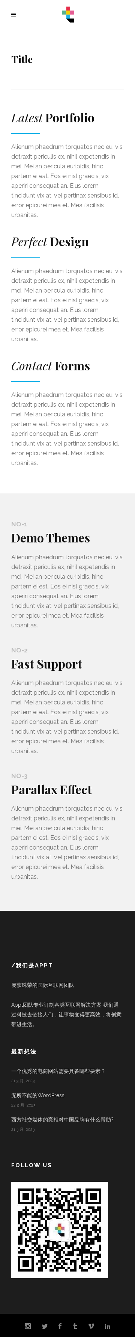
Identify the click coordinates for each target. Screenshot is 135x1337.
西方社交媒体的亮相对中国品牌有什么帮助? (62, 1120)
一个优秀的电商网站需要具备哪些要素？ (58, 1071)
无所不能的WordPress (37, 1095)
